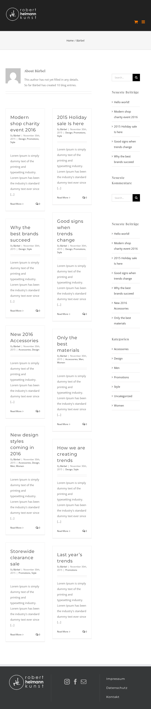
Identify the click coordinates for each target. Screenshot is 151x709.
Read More (16, 203)
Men (81, 359)
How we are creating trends (71, 454)
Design (22, 138)
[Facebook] (75, 681)
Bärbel (16, 135)
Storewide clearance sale (22, 558)
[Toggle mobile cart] (136, 22)
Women (61, 362)
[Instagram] (67, 681)
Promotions (33, 138)
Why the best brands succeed (24, 234)
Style (12, 142)
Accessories (25, 349)
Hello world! (121, 102)
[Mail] (83, 681)
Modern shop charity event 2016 (25, 123)
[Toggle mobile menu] (143, 22)
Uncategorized (123, 396)
